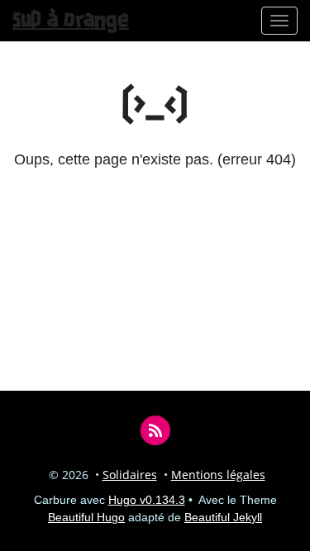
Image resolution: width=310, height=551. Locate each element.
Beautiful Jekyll (223, 517)
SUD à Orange (70, 20)
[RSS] (155, 429)
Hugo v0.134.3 (146, 499)
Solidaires (130, 474)
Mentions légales (218, 474)
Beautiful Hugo (86, 517)
